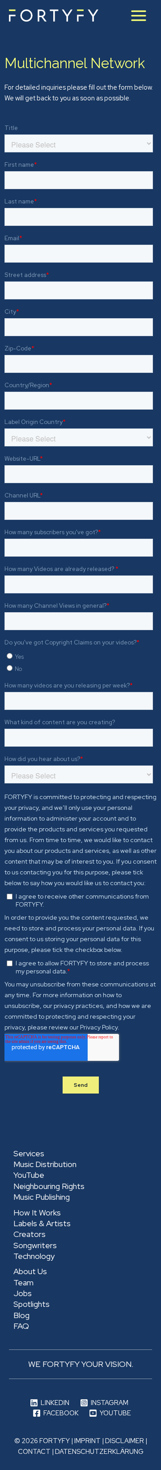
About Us (30, 1271)
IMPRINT (87, 1440)
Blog (21, 1315)
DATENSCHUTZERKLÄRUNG (99, 1451)
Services (28, 1153)
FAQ (21, 1326)
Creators (29, 1234)
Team (23, 1282)
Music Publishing (41, 1197)
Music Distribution (44, 1164)
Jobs (22, 1293)
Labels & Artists (42, 1223)
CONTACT (34, 1451)
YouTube (28, 1175)
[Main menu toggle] (138, 15)
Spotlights (31, 1304)
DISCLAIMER (124, 1440)
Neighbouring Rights (49, 1186)
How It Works (37, 1212)
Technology (34, 1256)
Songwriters (35, 1245)
